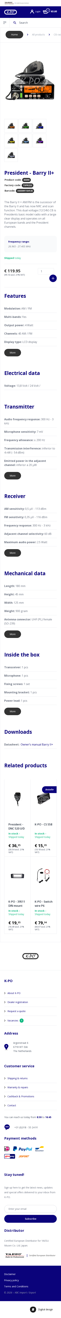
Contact (11, 1105)
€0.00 (54, 11)
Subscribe (30, 1218)
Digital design (45, 1309)
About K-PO (14, 993)
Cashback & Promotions (20, 1096)
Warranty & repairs (17, 1087)
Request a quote (16, 1011)
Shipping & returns (17, 1078)
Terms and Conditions (16, 1286)
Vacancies (14, 1020)
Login (37, 11)
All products (38, 34)
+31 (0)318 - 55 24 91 (26, 1127)
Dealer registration (17, 1002)
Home (14, 34)
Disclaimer (10, 1274)
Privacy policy (11, 1280)
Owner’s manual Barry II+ (37, 744)
